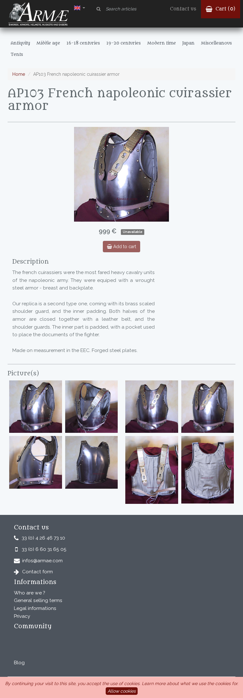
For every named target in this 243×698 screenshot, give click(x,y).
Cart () (224, 9)
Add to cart (124, 246)
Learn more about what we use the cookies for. (190, 683)
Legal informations (35, 608)
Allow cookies (122, 691)
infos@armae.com (42, 561)
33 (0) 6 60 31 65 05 (44, 549)
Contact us (183, 9)
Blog (19, 662)
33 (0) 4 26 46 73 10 (43, 538)
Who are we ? (29, 593)
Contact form (37, 572)
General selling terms (38, 600)
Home (18, 74)
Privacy (22, 616)
